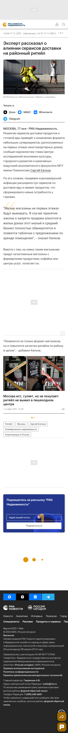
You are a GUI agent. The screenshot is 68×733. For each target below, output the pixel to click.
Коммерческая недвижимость (21, 429)
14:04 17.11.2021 (12, 33)
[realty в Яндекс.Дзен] (22, 597)
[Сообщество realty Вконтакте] (35, 597)
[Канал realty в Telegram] (48, 597)
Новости (8, 616)
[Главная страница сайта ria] (3, 24)
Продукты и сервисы (48, 621)
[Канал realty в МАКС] (9, 597)
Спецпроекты (11, 621)
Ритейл (9, 424)
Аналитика (22, 616)
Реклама (28, 621)
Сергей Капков (41, 170)
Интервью (37, 616)
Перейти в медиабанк (45, 97)
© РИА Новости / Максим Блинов (18, 97)
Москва (21, 424)
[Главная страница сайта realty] (20, 24)
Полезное (51, 616)
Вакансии (8, 635)
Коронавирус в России (17, 434)
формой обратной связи (33, 690)
